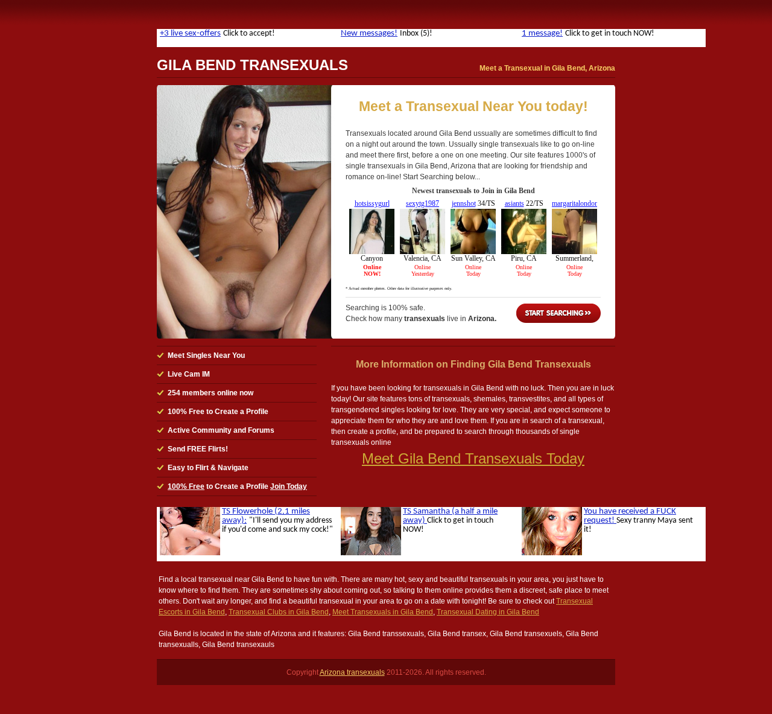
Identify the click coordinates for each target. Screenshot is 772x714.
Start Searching (558, 313)
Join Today (288, 486)
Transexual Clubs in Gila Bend (279, 612)
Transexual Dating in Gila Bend (488, 612)
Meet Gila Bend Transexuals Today (473, 458)
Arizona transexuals (352, 672)
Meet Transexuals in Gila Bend (382, 612)
